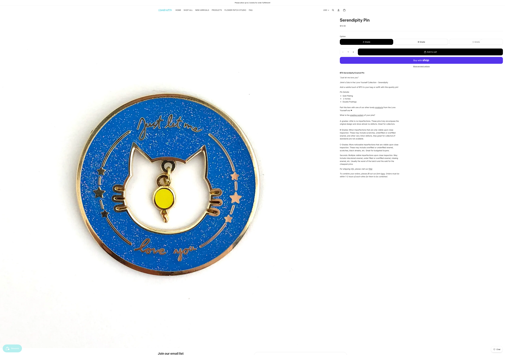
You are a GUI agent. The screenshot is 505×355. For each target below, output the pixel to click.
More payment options (421, 66)
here (383, 174)
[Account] (338, 10)
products (379, 107)
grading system (356, 115)
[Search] (333, 10)
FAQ (370, 169)
